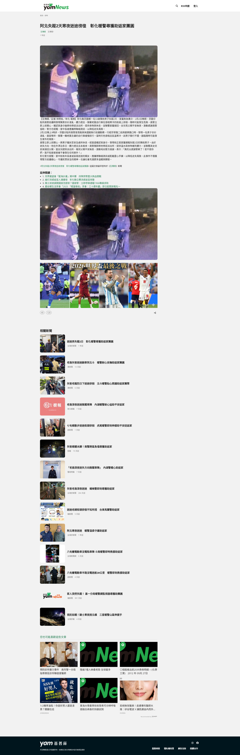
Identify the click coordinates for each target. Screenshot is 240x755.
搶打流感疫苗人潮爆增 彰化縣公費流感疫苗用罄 (69, 179)
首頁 (41, 16)
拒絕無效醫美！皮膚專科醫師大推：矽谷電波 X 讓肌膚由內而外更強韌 (138, 707)
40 (42, 312)
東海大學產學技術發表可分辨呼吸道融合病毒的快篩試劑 (98, 707)
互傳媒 (43, 31)
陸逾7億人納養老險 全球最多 (95, 669)
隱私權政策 (169, 748)
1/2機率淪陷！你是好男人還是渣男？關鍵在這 (57, 707)
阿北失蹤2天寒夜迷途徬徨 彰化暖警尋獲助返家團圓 (64, 166)
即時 (46, 16)
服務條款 (156, 748)
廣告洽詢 (182, 748)
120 (48, 312)
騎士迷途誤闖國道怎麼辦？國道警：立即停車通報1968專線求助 (76, 183)
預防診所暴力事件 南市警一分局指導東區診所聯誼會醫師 (58, 671)
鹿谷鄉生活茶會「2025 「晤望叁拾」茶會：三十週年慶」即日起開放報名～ (82, 186)
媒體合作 (194, 748)
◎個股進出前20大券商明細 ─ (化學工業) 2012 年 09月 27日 (138, 671)
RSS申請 (185, 6)
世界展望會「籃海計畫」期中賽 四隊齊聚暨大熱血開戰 (73, 176)
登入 (196, 6)
